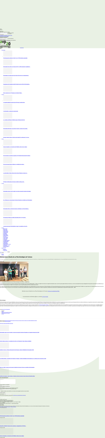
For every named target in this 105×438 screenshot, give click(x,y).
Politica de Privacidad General (4, 36)
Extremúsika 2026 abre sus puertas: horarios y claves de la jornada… (15, 128)
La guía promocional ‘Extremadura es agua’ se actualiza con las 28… (15, 226)
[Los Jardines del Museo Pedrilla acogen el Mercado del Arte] (7, 118)
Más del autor (10, 323)
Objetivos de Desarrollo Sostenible (7, 312)
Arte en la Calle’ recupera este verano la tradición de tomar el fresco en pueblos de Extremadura (17, 367)
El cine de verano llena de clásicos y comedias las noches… (13, 164)
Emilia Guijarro (5, 234)
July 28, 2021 (45, 296)
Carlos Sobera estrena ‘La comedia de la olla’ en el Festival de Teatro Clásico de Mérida (15, 341)
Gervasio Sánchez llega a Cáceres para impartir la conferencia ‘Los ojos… (16, 137)
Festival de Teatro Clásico (44, 304)
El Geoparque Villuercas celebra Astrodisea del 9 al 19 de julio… (14, 217)
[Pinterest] (7, 317)
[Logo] (0, 48)
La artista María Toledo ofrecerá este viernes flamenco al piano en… (15, 173)
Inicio (1, 252)
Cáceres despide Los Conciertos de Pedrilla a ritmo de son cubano (15, 146)
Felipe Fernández (5, 235)
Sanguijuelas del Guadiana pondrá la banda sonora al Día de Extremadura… (16, 84)
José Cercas (5, 239)
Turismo (3, 183)
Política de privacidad (7, 406)
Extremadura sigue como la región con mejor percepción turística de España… (17, 191)
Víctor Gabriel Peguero (6, 245)
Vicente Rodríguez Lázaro (7, 244)
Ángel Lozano (5, 229)
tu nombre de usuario (11, 32)
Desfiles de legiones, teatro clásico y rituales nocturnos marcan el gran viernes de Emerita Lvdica (17, 376)
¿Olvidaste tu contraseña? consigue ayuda (6, 35)
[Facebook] (1, 317)
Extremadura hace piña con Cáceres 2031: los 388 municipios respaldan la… (16, 66)
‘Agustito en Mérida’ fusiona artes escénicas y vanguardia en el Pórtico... (13, 425)
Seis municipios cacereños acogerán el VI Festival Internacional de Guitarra (16, 155)
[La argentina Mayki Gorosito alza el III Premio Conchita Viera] (7, 100)
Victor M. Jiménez (5, 246)
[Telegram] (16, 317)
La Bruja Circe (5, 242)
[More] (19, 317)
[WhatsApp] (13, 317)
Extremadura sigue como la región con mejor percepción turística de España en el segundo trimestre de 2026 (19, 332)
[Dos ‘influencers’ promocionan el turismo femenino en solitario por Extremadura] (7, 198)
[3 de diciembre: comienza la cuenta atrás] (7, 109)
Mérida (3, 254)
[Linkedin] (10, 317)
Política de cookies (13, 406)
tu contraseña (9, 33)
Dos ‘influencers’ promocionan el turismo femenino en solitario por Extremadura (17, 200)
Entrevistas (5, 249)
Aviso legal (1, 406)
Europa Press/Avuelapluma (6, 309)
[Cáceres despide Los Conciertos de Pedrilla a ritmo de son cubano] (7, 145)
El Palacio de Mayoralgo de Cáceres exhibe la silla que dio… (13, 181)
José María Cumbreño (6, 240)
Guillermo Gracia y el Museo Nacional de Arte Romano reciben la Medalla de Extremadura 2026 (17, 349)
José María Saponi (6, 241)
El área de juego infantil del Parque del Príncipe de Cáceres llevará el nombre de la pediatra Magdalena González (21, 320)
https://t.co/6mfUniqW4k (53, 291)
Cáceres (3, 94)
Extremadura (3, 50)
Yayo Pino (4, 247)
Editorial (4, 248)
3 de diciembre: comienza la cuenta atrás (10, 111)
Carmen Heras (5, 230)
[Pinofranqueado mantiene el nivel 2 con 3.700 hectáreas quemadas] (7, 56)
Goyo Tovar (4, 236)
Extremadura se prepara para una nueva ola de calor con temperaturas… (16, 75)
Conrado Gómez (5, 232)
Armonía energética (8, 321)
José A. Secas (5, 238)
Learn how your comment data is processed (19, 395)
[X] (4, 317)
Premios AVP (5, 250)
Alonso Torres (5, 228)
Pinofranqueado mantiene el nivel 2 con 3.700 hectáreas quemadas (15, 58)
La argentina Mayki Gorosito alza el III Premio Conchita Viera (14, 102)
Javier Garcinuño (5, 237)
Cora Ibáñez (5, 233)
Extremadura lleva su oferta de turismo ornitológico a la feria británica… (16, 208)
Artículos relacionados (4, 323)
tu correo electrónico (10, 38)
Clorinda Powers (5, 231)
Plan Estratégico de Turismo (6, 313)
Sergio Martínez (5, 243)
